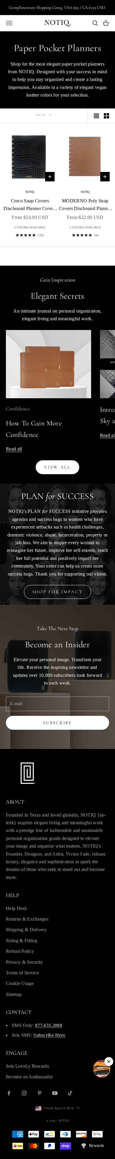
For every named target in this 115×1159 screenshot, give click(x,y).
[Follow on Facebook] (9, 1093)
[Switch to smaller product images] (106, 116)
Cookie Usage (20, 983)
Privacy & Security (24, 962)
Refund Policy (20, 951)
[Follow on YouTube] (55, 1093)
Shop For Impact (57, 591)
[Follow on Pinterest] (39, 1093)
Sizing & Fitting (21, 940)
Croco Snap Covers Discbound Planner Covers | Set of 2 (30, 205)
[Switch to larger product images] (96, 116)
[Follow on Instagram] (24, 1093)
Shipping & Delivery (26, 929)
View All (57, 467)
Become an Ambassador (29, 1076)
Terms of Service (22, 972)
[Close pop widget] (108, 1061)
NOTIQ (29, 192)
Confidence (18, 408)
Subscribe (57, 722)
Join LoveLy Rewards (27, 1066)
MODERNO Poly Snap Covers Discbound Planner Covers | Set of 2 (85, 205)
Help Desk (16, 908)
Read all (14, 448)
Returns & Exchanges (27, 918)
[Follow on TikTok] (70, 1093)
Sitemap (14, 994)
